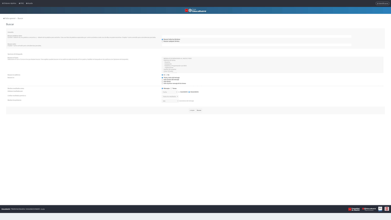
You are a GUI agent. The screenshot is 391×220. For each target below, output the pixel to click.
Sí (164, 75)
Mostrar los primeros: (14, 100)
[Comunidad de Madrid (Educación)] (354, 209)
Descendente (194, 92)
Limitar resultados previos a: (17, 95)
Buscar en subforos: (14, 75)
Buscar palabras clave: (15, 36)
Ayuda (43, 209)
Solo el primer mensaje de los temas (174, 83)
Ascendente (184, 92)
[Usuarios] (273, 62)
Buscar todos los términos (171, 39)
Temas (174, 88)
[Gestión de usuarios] (273, 69)
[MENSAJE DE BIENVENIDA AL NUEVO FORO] (273, 58)
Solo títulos (167, 81)
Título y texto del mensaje (171, 77)
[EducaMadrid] (369, 209)
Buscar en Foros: (13, 57)
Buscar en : (11, 77)
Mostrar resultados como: (16, 88)
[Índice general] (195, 10)
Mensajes (166, 88)
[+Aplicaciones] (273, 68)
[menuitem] (21, 3)
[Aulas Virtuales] (273, 71)
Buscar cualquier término (171, 41)
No (168, 75)
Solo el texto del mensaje (171, 79)
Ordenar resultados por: (15, 91)
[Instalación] (273, 64)
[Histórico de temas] (273, 60)
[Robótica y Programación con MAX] (273, 66)
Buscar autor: (12, 44)
